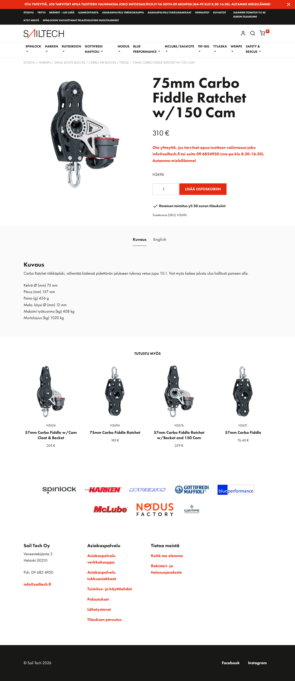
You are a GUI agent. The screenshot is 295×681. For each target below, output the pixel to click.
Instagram (257, 663)
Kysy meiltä (31, 20)
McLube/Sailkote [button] (179, 46)
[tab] (140, 240)
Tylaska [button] (220, 46)
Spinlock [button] (33, 46)
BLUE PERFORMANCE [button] (145, 49)
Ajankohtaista (88, 12)
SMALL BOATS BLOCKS (69, 63)
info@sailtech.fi (37, 584)
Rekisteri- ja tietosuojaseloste (166, 569)
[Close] (288, 4)
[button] (252, 33)
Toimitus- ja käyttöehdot (109, 589)
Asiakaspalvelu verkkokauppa (123, 12)
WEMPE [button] (236, 46)
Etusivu (29, 12)
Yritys (41, 12)
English (159, 239)
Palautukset (98, 599)
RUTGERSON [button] (71, 46)
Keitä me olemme (167, 555)
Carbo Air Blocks (102, 63)
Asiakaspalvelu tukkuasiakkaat (169, 12)
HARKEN (45, 63)
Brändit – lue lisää (61, 12)
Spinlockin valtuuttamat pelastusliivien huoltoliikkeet (81, 20)
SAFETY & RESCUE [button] (253, 49)
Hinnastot (202, 12)
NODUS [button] (124, 46)
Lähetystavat (99, 609)
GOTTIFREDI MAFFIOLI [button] (94, 49)
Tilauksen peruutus (104, 619)
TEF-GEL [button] (204, 46)
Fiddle (124, 63)
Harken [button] (51, 46)
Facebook (231, 663)
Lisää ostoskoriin (203, 189)
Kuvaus (140, 239)
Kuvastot (219, 12)
